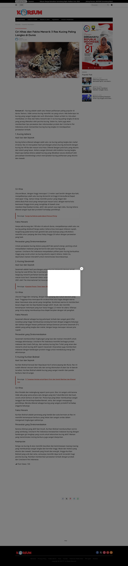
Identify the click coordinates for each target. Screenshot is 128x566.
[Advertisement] (64, 283)
